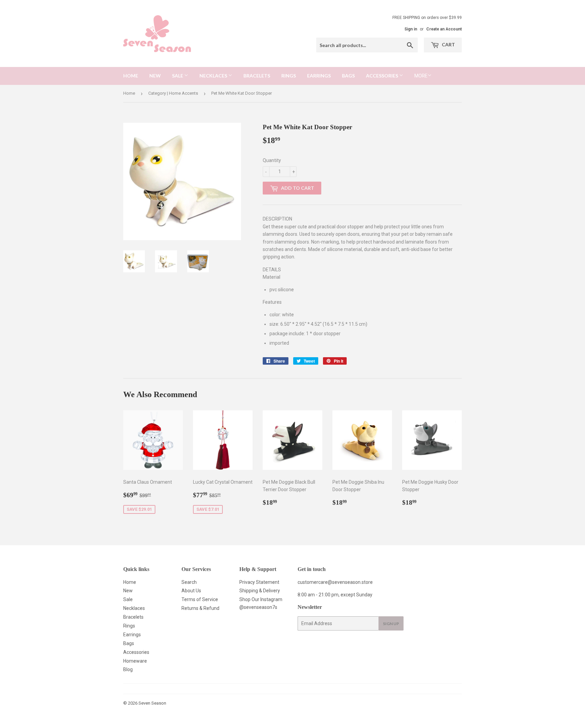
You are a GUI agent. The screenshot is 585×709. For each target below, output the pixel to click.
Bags (348, 75)
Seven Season (152, 703)
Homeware (135, 661)
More (421, 75)
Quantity (272, 160)
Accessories (382, 75)
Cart (448, 44)
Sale (178, 75)
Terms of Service (199, 599)
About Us (191, 590)
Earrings (319, 75)
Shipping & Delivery (259, 590)
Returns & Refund (200, 608)
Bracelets (256, 75)
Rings (288, 75)
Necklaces (213, 75)
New (155, 75)
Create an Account (444, 29)
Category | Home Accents (173, 93)
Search (189, 582)
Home (130, 75)
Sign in (411, 29)
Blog (128, 669)
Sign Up (391, 623)
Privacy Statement (259, 582)
